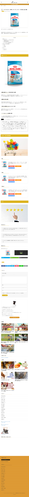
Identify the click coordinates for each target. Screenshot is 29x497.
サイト (3, 290)
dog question (3, 466)
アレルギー (3, 397)
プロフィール (14, 317)
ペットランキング (3, 434)
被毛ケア (3, 414)
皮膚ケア (3, 407)
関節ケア (3, 419)
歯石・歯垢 (3, 399)
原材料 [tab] (2, 119)
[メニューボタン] (1, 2)
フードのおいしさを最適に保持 (7, 42)
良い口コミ (5, 48)
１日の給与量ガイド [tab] (8, 119)
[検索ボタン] (27, 2)
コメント (3, 275)
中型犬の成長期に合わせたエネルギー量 (8, 41)
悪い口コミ (5, 49)
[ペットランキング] (5, 433)
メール (3, 287)
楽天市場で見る (11, 166)
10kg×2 (5, 46)
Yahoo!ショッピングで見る (11, 195)
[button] (3, 265)
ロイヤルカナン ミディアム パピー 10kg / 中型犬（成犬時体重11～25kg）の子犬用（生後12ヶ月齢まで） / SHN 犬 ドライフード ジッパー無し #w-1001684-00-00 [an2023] (17, 177)
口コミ (4, 47)
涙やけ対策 (3, 471)
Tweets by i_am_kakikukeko (4, 357)
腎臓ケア (3, 410)
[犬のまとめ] (14, 2)
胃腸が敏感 (3, 409)
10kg (4, 45)
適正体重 (3, 415)
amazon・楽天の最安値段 (6, 43)
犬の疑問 (3, 404)
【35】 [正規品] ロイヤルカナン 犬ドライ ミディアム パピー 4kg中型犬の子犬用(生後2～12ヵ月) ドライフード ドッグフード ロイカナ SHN (17, 163)
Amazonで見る (18, 166)
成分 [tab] (4, 119)
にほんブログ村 (3, 422)
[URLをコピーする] (26, 265)
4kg (4, 44)
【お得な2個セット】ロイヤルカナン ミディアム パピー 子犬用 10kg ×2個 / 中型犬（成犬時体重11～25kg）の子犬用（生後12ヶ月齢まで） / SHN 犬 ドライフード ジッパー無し (17, 191)
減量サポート (4, 402)
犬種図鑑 (3, 476)
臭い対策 (3, 11)
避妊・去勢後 (4, 417)
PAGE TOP (27, 481)
